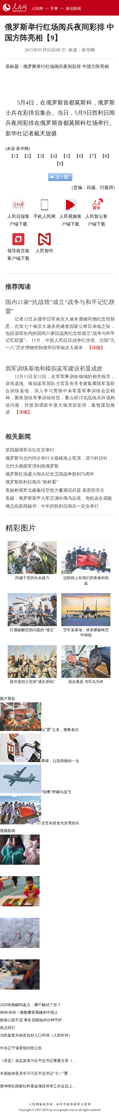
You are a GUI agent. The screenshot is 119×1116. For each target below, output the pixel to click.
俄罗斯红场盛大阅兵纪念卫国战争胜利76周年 (49, 474)
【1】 (14, 156)
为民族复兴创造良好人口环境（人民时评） (36, 1035)
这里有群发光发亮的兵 (60, 823)
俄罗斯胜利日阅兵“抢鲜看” (31, 482)
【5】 (66, 156)
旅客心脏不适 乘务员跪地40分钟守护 (31, 1020)
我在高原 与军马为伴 (85, 682)
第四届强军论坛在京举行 (29, 450)
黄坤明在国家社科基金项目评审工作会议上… (38, 1086)
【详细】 (96, 347)
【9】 (60, 163)
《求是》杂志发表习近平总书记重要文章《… (38, 1061)
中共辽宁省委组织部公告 (21, 1048)
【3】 (40, 156)
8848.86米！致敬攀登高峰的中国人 (29, 1012)
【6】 (79, 156)
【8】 (105, 156)
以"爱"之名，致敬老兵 (60, 729)
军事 (54, 8)
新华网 (88, 50)
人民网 (37, 8)
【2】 (27, 156)
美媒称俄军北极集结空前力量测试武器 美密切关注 (54, 490)
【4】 (53, 156)
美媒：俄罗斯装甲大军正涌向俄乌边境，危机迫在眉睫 (58, 498)
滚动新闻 (73, 8)
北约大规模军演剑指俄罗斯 (32, 466)
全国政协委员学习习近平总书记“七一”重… (36, 1073)
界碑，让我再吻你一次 (60, 761)
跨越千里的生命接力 (32, 578)
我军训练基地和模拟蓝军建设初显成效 (53, 368)
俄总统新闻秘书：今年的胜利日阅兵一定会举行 (52, 506)
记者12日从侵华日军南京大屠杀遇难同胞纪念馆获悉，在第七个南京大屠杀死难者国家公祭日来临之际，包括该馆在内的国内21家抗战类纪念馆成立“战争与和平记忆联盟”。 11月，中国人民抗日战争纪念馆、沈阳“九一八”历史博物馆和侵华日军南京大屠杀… (60, 333)
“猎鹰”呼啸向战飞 (56, 792)
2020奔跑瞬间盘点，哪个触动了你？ (30, 1005)
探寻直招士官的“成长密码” (32, 682)
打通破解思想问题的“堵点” (32, 630)
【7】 (92, 156)
